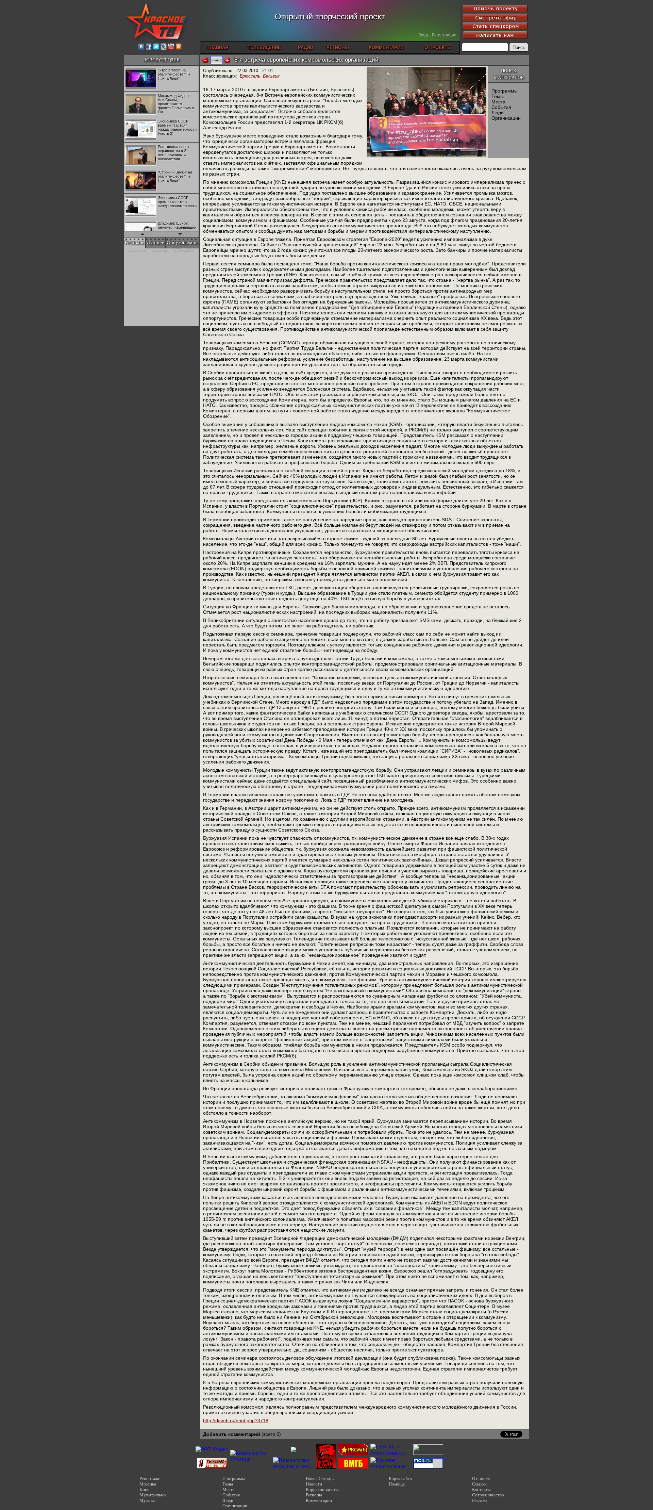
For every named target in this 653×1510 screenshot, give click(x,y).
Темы (497, 96)
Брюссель (250, 76)
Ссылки (479, 1484)
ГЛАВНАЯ (217, 47)
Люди (497, 112)
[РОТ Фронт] (212, 1449)
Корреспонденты (322, 1489)
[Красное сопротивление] (390, 1466)
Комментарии (319, 1500)
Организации (506, 118)
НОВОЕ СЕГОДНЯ (161, 59)
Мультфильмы (153, 1494)
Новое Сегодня (320, 1478)
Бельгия (271, 76)
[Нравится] (227, 60)
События (501, 107)
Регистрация (444, 35)
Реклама (479, 1500)
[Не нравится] (205, 60)
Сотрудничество (488, 1494)
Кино (144, 1489)
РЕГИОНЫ (337, 47)
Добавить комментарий (231, 1434)
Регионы (314, 1494)
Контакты (481, 1489)
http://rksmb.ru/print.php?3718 (235, 1420)
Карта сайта (400, 1478)
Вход (423, 35)
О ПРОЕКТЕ (437, 47)
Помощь (397, 1484)
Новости (314, 1484)
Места (498, 101)
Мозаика (147, 1484)
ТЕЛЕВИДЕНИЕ (264, 47)
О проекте (481, 1478)
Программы (504, 91)
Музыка (147, 1500)
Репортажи (150, 1478)
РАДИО (305, 47)
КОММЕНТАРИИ (386, 47)
